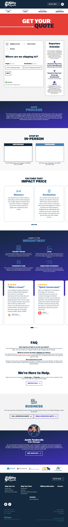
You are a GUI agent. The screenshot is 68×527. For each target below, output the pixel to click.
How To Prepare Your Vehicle (25, 354)
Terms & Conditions (59, 511)
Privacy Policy (60, 509)
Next (8, 73)
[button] (62, 4)
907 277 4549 (7, 513)
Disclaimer (61, 513)
